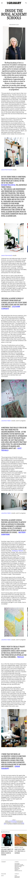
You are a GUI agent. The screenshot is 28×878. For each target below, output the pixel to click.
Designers (17, 863)
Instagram (17, 876)
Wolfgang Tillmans (17, 550)
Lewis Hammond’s (6, 169)
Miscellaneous (18, 870)
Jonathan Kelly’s (6, 420)
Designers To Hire (5, 847)
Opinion (16, 869)
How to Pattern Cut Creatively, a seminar (20, 851)
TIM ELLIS (20, 657)
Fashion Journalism (19, 865)
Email (16, 875)
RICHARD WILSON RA (8, 185)
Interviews (17, 868)
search (26, 3)
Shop (2, 875)
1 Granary (3, 861)
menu (2, 3)
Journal (17, 861)
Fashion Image (18, 866)
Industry (17, 847)
